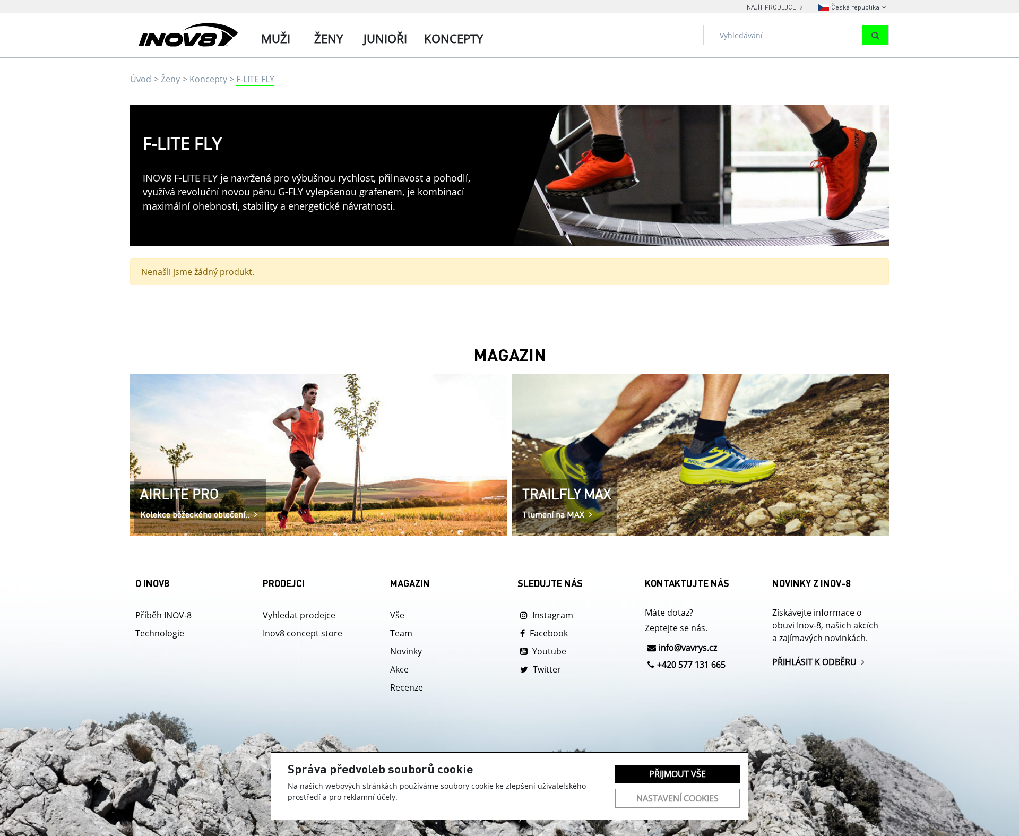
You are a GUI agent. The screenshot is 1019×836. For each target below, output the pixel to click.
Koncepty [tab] (453, 38)
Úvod (140, 79)
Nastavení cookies (677, 798)
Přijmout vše (677, 774)
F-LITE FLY (255, 79)
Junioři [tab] (385, 38)
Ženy (170, 79)
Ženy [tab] (328, 38)
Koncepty (208, 79)
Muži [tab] (275, 38)
